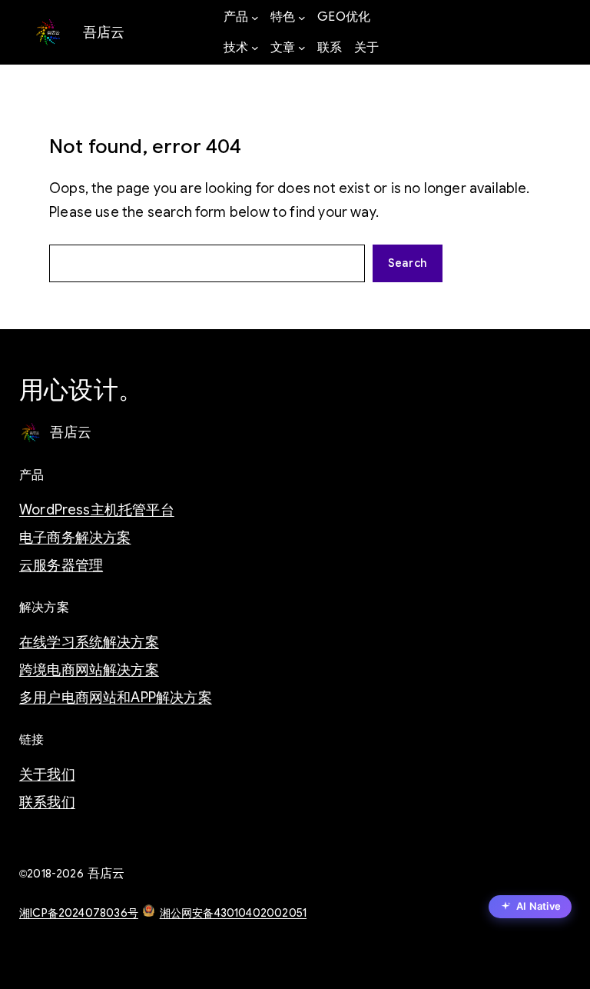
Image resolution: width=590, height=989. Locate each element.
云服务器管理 (61, 565)
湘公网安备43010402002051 (233, 913)
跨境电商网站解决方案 (89, 669)
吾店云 (104, 32)
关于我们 (47, 774)
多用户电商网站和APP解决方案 (115, 697)
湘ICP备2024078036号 (78, 913)
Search (407, 263)
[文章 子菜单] (302, 48)
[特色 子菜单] (302, 18)
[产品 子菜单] (255, 18)
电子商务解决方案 (75, 537)
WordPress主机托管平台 (96, 509)
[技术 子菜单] (255, 48)
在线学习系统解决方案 (89, 642)
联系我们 (47, 802)
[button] (530, 908)
